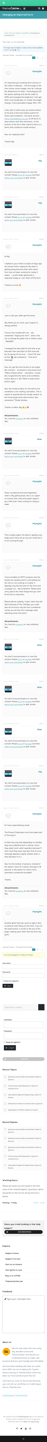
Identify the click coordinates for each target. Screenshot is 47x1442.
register (28, 175)
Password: (6, 972)
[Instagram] (30, 1429)
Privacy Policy (34, 1422)
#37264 (41, 433)
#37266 (41, 517)
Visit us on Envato (13, 1264)
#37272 (41, 766)
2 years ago (8, 50)
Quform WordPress (23, 33)
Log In (9, 986)
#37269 (41, 639)
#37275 (41, 906)
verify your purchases (14, 178)
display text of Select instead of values (23, 1110)
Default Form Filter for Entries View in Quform (25, 1104)
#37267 (41, 560)
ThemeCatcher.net (14, 1281)
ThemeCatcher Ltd (24, 1417)
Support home (12, 1253)
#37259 (41, 298)
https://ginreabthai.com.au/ (16, 119)
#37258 (41, 239)
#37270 (41, 681)
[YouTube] (26, 1429)
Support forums (12, 1259)
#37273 (41, 808)
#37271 (41, 723)
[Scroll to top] (23, 1439)
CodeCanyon (8, 1395)
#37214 (41, 65)
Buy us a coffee (12, 1275)
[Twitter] (21, 1429)
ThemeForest (22, 1395)
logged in (19, 418)
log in (20, 175)
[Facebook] (17, 1429)
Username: (7, 963)
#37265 (41, 475)
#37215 (41, 155)
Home (6, 33)
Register (24, 1059)
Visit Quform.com (13, 1270)
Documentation (24, 1232)
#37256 (41, 197)
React (26, 1422)
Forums (12, 33)
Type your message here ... (19, 1299)
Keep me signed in (12, 981)
